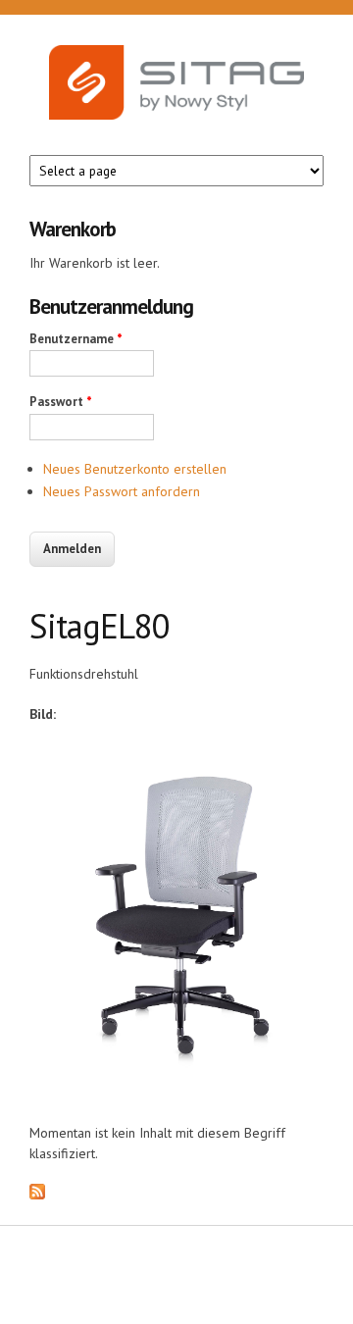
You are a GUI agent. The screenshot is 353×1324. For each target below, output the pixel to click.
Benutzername (76, 339)
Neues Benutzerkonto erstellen (135, 469)
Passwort (60, 401)
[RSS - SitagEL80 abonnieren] (37, 1194)
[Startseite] (176, 100)
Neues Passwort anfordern (121, 491)
